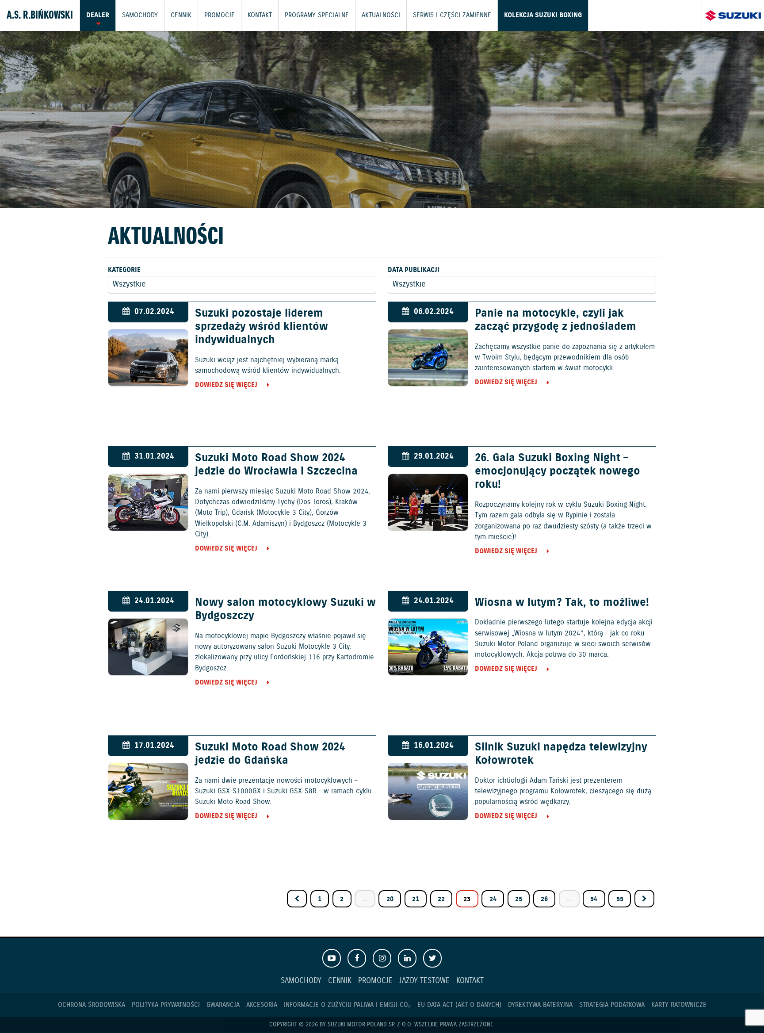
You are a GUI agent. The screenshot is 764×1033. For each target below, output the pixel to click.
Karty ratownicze (679, 1005)
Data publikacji (413, 270)
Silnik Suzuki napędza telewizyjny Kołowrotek (561, 754)
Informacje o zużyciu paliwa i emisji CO (347, 1005)
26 (544, 899)
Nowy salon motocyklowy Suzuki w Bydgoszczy (285, 609)
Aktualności (381, 15)
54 (593, 899)
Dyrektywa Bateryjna (540, 1005)
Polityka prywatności (166, 1005)
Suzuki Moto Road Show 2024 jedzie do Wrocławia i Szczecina (276, 465)
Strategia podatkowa (612, 1005)
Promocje (219, 15)
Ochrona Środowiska (91, 1005)
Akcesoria (261, 1005)
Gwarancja (223, 1005)
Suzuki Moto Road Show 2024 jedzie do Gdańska (270, 754)
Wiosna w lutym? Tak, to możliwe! (562, 602)
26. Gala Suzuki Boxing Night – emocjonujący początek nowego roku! (557, 471)
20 (389, 899)
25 (518, 899)
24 (493, 899)
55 (619, 899)
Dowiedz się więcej (226, 385)
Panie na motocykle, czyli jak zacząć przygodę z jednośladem (555, 320)
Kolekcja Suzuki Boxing (543, 15)
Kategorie (124, 270)
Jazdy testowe (424, 981)
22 (441, 899)
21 (415, 899)
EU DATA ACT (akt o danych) (459, 1005)
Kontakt (260, 15)
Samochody (140, 15)
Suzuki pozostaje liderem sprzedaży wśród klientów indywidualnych (261, 327)
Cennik (181, 15)
